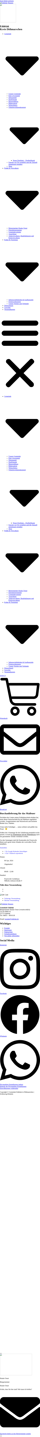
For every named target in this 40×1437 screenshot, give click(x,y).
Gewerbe (7, 307)
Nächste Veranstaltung (11, 900)
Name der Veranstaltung (8, 1112)
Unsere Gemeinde (15, 94)
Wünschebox (13, 105)
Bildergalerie (13, 103)
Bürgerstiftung (13, 101)
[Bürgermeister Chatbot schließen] (1, 1353)
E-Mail (2, 1110)
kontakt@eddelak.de (12, 919)
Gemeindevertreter (15, 232)
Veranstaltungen (9, 309)
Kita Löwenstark (14, 96)
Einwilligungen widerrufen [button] (9, 1088)
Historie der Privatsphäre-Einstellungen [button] (13, 1086)
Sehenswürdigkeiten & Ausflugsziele (21, 300)
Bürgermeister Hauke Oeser (18, 228)
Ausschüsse (12, 234)
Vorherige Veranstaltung (12, 898)
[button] (20, 353)
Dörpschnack (8, 306)
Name (2, 1108)
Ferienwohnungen (15, 302)
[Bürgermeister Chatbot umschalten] (1, 1436)
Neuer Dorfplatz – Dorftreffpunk (24, 160)
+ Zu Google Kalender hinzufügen (15, 851)
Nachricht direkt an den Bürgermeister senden (15, 1434)
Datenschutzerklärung (7, 1126)
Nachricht (3, 1120)
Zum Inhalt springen (7, 1)
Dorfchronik (13, 100)
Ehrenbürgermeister (15, 230)
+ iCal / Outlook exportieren (13, 853)
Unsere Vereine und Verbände (19, 304)
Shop (10, 166)
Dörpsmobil (13, 98)
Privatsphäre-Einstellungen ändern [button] (11, 1084)
